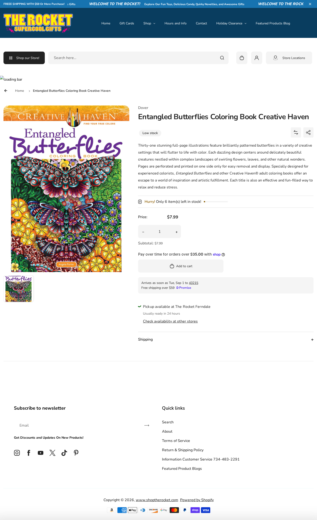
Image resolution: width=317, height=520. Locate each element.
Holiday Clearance (229, 23)
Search (168, 422)
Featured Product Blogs (182, 468)
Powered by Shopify (197, 500)
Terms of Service (176, 440)
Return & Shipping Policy (183, 450)
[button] (310, 3)
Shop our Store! (27, 58)
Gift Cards (127, 23)
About (167, 431)
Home (105, 23)
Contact (201, 23)
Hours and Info (176, 23)
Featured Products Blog (273, 23)
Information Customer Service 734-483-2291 (201, 459)
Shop (147, 23)
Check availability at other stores (170, 321)
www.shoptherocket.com (157, 500)
